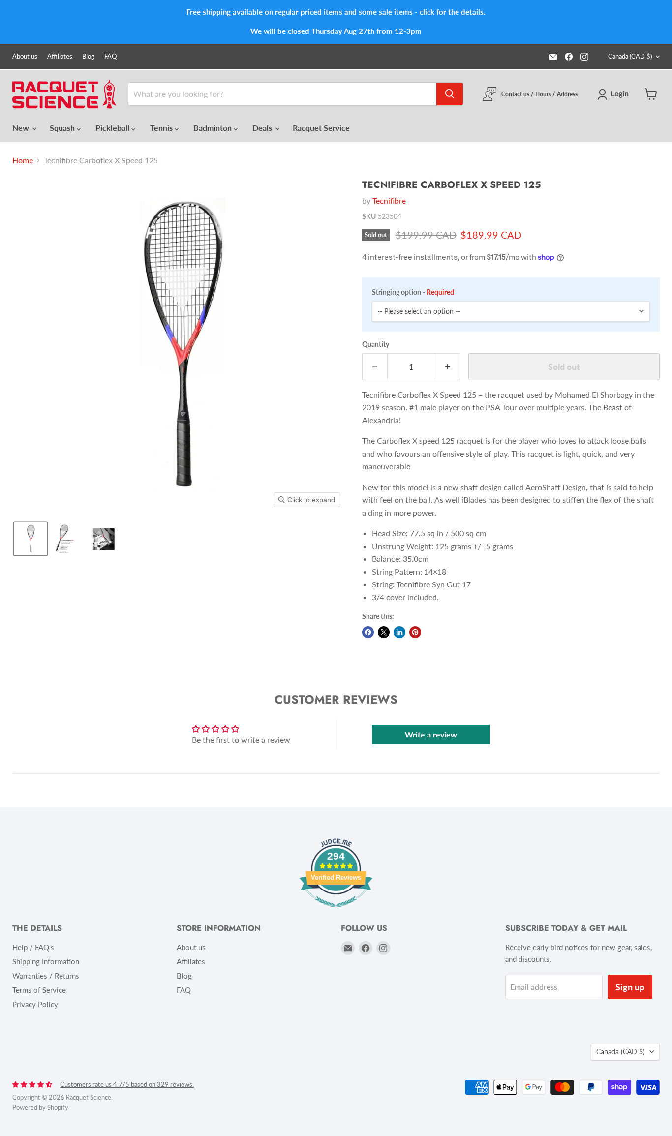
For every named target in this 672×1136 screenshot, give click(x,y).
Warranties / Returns (45, 975)
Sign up (629, 987)
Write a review (431, 734)
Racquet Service (321, 127)
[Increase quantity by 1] (447, 366)
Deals (263, 127)
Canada (630, 56)
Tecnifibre (389, 200)
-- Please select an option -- (418, 311)
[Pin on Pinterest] (415, 632)
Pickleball (113, 127)
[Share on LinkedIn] (399, 632)
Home (22, 160)
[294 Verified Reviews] (336, 911)
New (21, 127)
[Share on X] (384, 632)
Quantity (375, 344)
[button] (615, 94)
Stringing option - (413, 292)
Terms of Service (39, 989)
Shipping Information (45, 961)
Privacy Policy (35, 1004)
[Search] (449, 94)
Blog (88, 56)
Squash (63, 127)
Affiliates (59, 56)
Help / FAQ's (33, 947)
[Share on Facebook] (368, 632)
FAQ (110, 56)
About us (24, 56)
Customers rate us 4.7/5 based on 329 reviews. (127, 1084)
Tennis (162, 127)
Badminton (213, 127)
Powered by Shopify (40, 1107)
